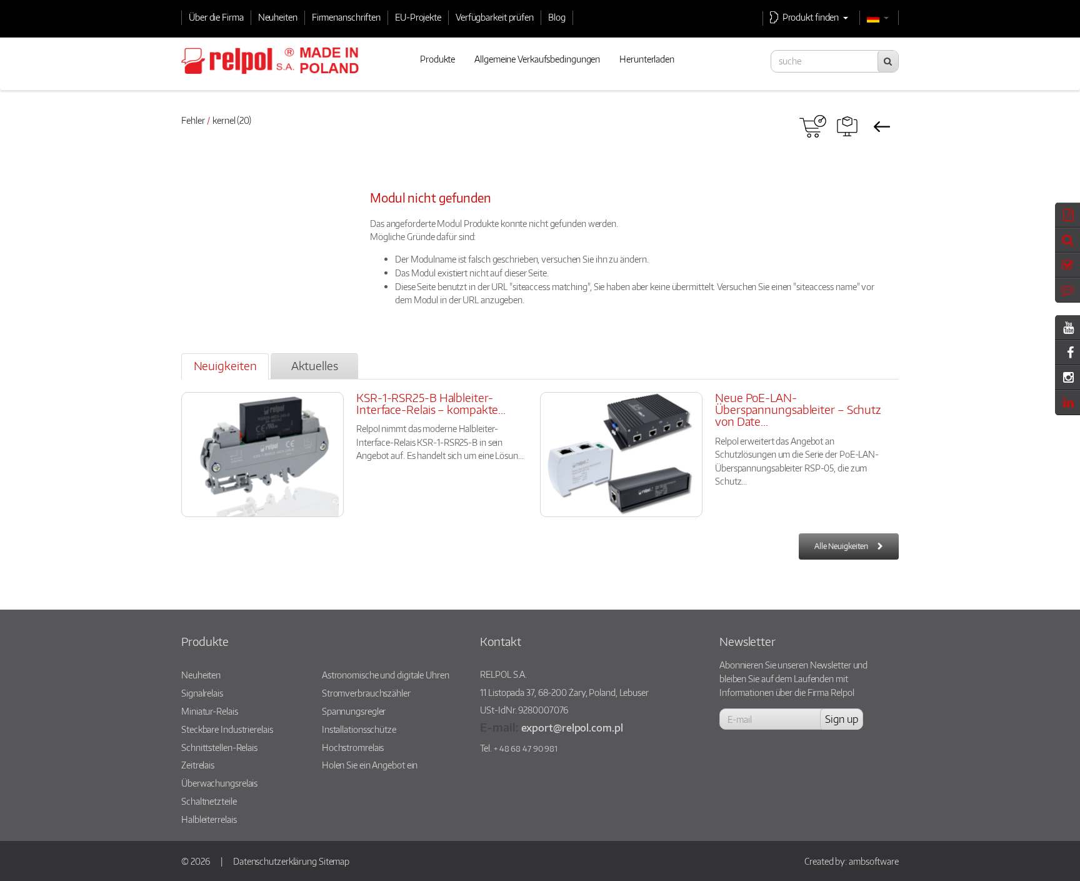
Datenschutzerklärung (275, 861)
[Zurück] (882, 126)
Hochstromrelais (353, 747)
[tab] (225, 366)
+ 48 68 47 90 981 (526, 748)
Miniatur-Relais (209, 711)
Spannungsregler (354, 711)
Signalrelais (202, 692)
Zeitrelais (197, 764)
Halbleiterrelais (208, 819)
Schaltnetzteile (209, 801)
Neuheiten (278, 17)
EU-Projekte (418, 17)
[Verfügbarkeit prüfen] (813, 126)
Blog (557, 17)
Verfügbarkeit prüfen (495, 17)
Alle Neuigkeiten (841, 546)
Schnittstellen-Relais (219, 747)
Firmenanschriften (346, 17)
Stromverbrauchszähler (366, 692)
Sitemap (334, 861)
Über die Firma (216, 17)
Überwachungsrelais (219, 782)
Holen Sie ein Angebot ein (370, 764)
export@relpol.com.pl (572, 727)
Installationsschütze (359, 729)
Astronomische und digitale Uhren (385, 674)
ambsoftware (874, 861)
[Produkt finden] (847, 126)
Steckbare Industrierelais (227, 729)
